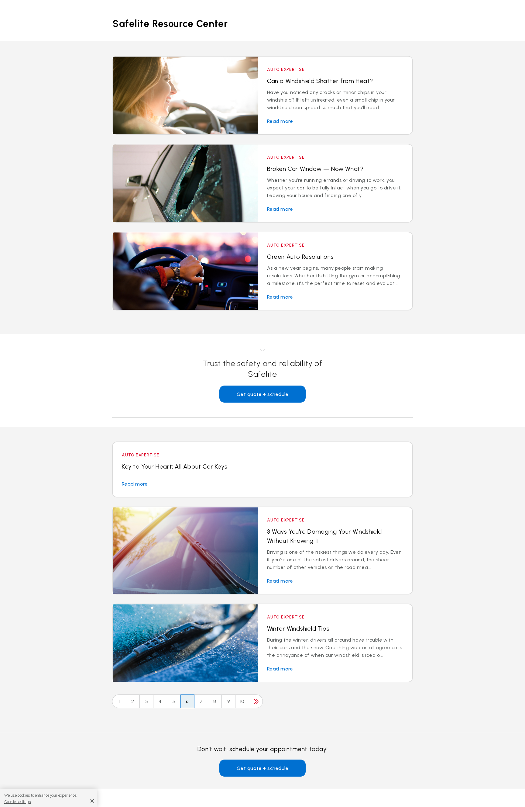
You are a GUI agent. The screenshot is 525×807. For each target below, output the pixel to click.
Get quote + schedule (263, 394)
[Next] (256, 701)
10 (242, 701)
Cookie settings (17, 801)
